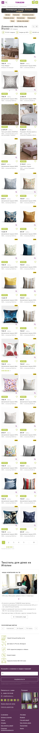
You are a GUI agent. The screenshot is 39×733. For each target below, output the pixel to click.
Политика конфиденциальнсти (7, 729)
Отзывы (3, 723)
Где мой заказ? (24, 720)
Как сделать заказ (25, 723)
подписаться (19, 679)
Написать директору (7, 707)
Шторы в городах (6, 717)
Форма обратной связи (8, 704)
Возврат (22, 717)
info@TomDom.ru (8, 696)
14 (34, 542)
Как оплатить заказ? (7, 725)
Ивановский (10, 628)
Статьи (3, 720)
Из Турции (20, 628)
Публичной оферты (25, 682)
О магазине (4, 714)
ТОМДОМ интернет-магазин (19, 2)
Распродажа (23, 725)
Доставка (23, 714)
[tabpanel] (19, 585)
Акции (22, 728)
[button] (6, 48)
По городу (29, 628)
